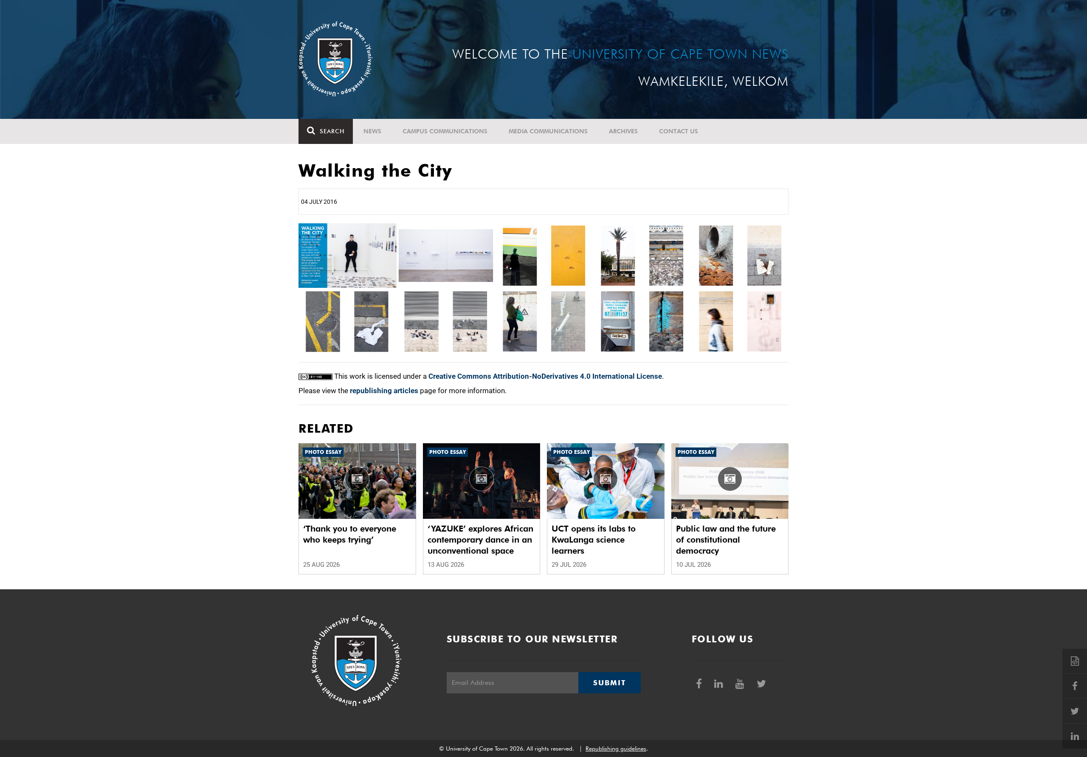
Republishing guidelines (616, 748)
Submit (609, 682)
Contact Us (678, 131)
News (372, 131)
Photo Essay (323, 452)
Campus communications (445, 131)
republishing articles (384, 390)
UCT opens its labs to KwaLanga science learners (594, 539)
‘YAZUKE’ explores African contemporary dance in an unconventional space (480, 539)
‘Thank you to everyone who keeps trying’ (349, 534)
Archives (623, 131)
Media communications (548, 131)
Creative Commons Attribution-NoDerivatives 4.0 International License (545, 376)
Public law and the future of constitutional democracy (726, 539)
